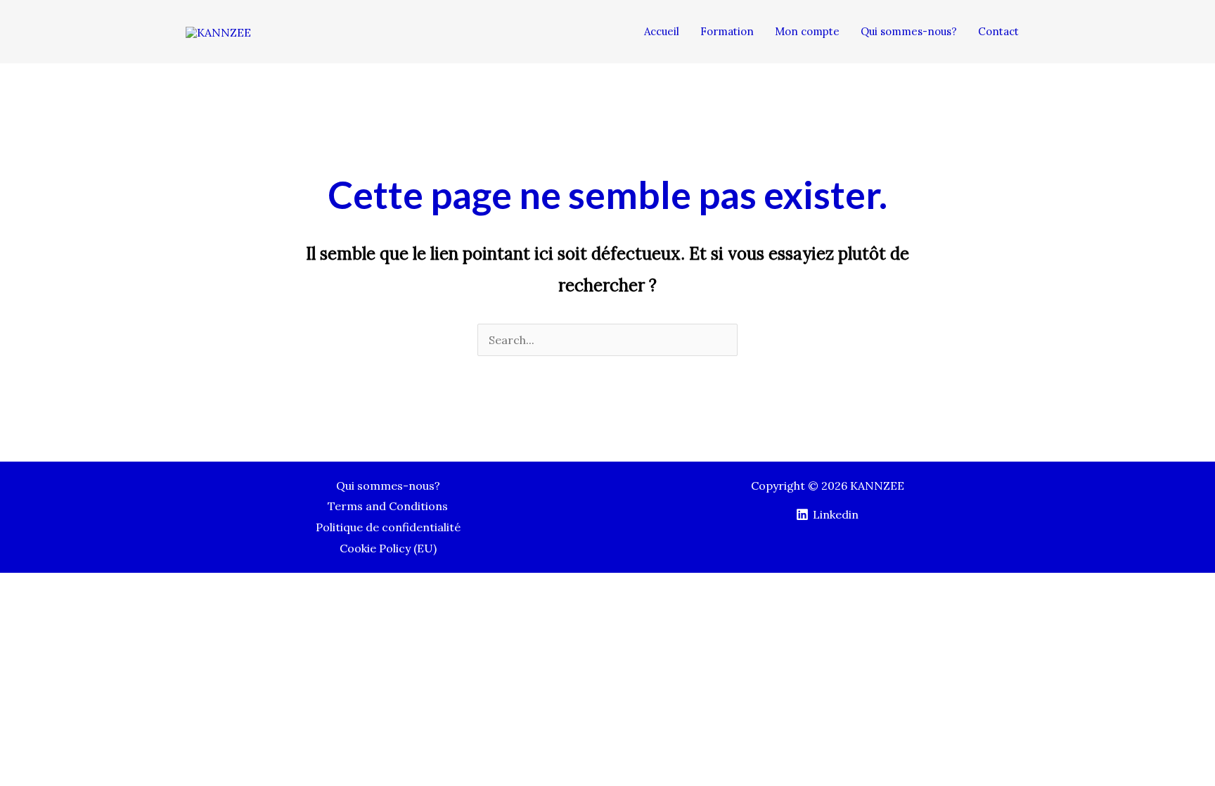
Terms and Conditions (388, 506)
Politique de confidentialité (388, 527)
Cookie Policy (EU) (388, 548)
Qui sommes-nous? (388, 485)
